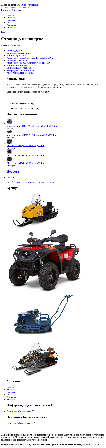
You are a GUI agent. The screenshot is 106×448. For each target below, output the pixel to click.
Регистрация (33, 5)
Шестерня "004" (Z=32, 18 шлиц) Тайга (25, 163)
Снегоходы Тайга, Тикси (18, 53)
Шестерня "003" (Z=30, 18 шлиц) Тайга (25, 145)
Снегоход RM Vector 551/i (19, 68)
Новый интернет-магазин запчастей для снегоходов (31, 182)
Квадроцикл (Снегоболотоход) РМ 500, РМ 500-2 (30, 58)
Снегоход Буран (14, 50)
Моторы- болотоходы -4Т (19, 65)
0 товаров (16, 10)
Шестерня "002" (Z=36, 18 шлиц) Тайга (25, 155)
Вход (23, 5)
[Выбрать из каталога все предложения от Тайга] (36, 375)
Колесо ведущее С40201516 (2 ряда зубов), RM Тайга (32, 126)
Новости (11, 17)
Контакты (11, 25)
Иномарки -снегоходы (17, 60)
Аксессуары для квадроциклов (21, 73)
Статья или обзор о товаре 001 (21, 411)
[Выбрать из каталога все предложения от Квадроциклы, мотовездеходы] (44, 291)
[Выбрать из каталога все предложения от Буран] (36, 227)
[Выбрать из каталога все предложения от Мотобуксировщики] (41, 340)
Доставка (11, 20)
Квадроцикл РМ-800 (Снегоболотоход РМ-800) (29, 63)
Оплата (10, 22)
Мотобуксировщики (16, 55)
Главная (10, 15)
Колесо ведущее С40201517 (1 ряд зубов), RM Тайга (31, 135)
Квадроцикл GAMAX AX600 (20, 70)
